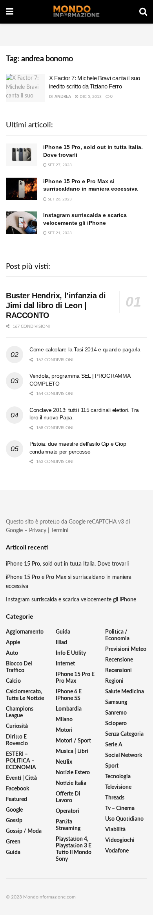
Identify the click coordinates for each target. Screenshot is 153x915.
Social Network (123, 755)
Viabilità (115, 829)
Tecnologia (118, 776)
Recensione (119, 660)
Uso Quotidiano (124, 819)
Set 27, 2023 (59, 165)
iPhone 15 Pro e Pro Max (75, 678)
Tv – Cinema (120, 808)
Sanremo (116, 713)
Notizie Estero (73, 772)
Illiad (61, 642)
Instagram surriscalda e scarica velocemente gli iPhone (71, 600)
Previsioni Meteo (125, 649)
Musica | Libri (72, 751)
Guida (13, 852)
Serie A (113, 745)
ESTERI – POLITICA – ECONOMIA (21, 760)
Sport (111, 766)
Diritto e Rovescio (17, 740)
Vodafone (117, 851)
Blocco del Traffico (19, 667)
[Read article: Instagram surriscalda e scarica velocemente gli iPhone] (21, 222)
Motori (64, 730)
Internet (65, 664)
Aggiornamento (25, 632)
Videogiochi (120, 840)
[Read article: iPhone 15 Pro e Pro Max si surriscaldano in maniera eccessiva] (21, 189)
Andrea (63, 97)
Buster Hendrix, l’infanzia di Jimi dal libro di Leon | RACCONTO (56, 305)
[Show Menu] (9, 12)
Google (14, 810)
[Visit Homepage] (76, 12)
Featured (16, 799)
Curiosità (17, 726)
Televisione (118, 787)
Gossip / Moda (24, 831)
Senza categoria (124, 734)
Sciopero (116, 723)
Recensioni (118, 670)
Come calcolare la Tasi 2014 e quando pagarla (84, 349)
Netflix (64, 762)
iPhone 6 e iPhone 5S (69, 695)
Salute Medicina (124, 692)
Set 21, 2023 (59, 233)
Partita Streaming (68, 825)
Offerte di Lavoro (68, 797)
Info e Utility (71, 653)
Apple (13, 642)
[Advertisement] (76, 33)
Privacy (37, 530)
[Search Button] (143, 12)
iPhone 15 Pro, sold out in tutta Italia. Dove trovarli (67, 564)
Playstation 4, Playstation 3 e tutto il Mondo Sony (73, 849)
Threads (114, 798)
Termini (59, 530)
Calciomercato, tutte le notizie (25, 695)
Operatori (67, 811)
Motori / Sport (73, 741)
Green (13, 842)
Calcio (13, 681)
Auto (12, 653)
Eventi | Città (21, 778)
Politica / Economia (117, 635)
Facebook (17, 789)
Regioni (114, 681)
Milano (64, 719)
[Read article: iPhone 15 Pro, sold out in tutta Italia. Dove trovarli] (21, 154)
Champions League (19, 712)
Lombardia (69, 709)
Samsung (116, 702)
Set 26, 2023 (59, 199)
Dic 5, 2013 (90, 97)
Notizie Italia (71, 783)
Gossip (14, 820)
